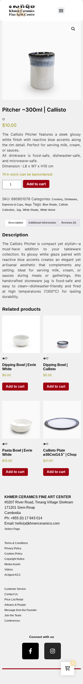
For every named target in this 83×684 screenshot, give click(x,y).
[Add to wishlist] (3, 119)
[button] (61, 10)
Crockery (57, 199)
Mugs (28, 204)
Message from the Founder (20, 610)
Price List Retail (13, 599)
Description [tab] (15, 222)
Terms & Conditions (16, 543)
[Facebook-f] (30, 651)
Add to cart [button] (15, 386)
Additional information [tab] (42, 222)
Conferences (12, 620)
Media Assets (12, 564)
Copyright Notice (14, 559)
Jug (18, 209)
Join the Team (12, 615)
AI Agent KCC (12, 574)
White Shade (30, 209)
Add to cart (36, 184)
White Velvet (47, 209)
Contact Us (11, 594)
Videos (8, 569)
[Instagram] (52, 651)
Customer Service (15, 589)
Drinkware (71, 199)
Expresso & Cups (12, 204)
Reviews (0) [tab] (68, 222)
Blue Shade (50, 204)
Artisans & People (15, 604)
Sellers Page (12, 529)
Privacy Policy (12, 548)
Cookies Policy (13, 553)
